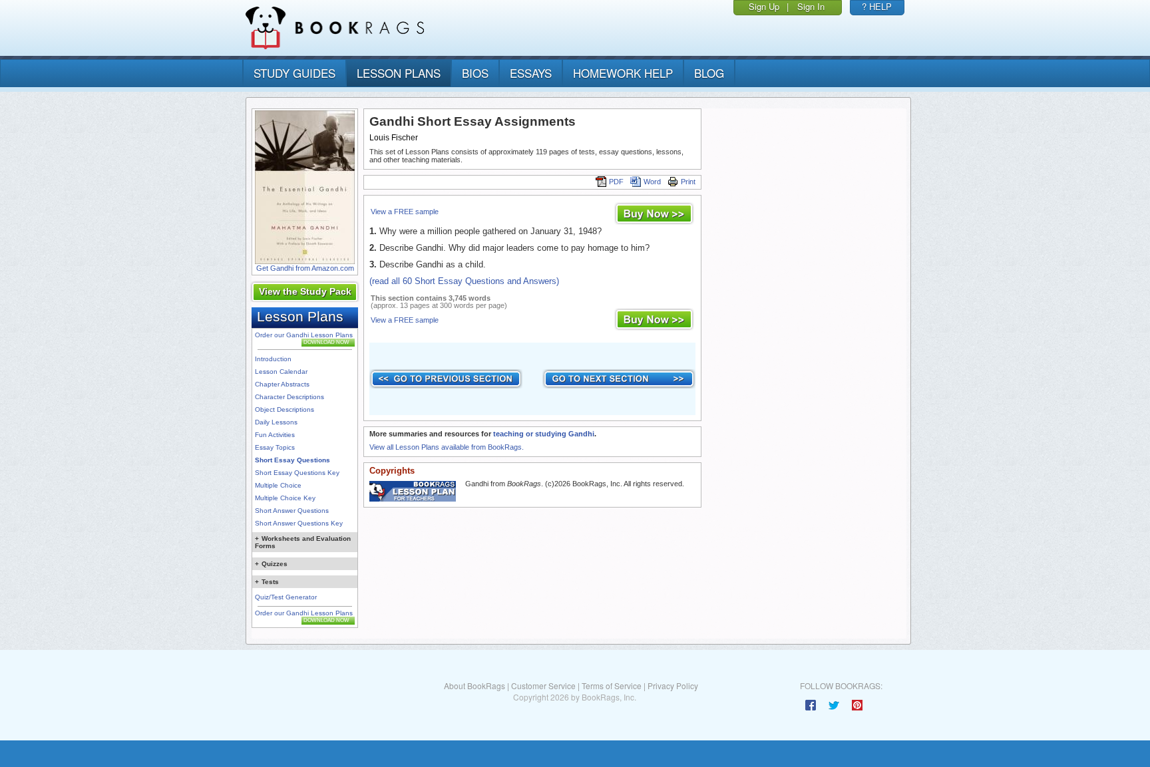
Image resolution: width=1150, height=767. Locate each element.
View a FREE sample (405, 212)
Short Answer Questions (292, 510)
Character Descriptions (289, 396)
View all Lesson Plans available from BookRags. (446, 447)
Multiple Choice (278, 485)
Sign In (811, 6)
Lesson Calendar (281, 371)
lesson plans (399, 73)
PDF (616, 182)
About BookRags (474, 685)
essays (531, 73)
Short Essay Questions (292, 460)
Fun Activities (275, 434)
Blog (709, 73)
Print (688, 182)
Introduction (273, 359)
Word (652, 182)
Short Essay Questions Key (297, 472)
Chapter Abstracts (282, 384)
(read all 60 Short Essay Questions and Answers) (464, 281)
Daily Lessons (276, 422)
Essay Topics (275, 447)
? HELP (877, 6)
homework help (623, 73)
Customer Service (543, 685)
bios (475, 73)
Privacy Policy (673, 685)
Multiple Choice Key (285, 498)
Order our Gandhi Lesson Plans (304, 335)
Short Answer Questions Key (299, 523)
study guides (294, 73)
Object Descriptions (284, 409)
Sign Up (764, 6)
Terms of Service (612, 685)
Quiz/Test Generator (286, 597)
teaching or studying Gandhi (543, 434)
